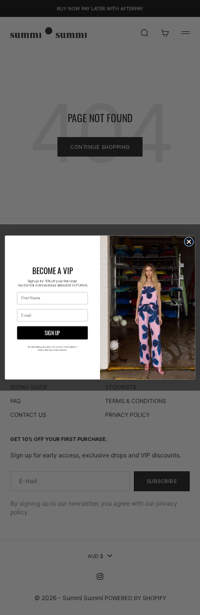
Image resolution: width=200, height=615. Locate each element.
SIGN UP (52, 333)
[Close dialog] (189, 242)
